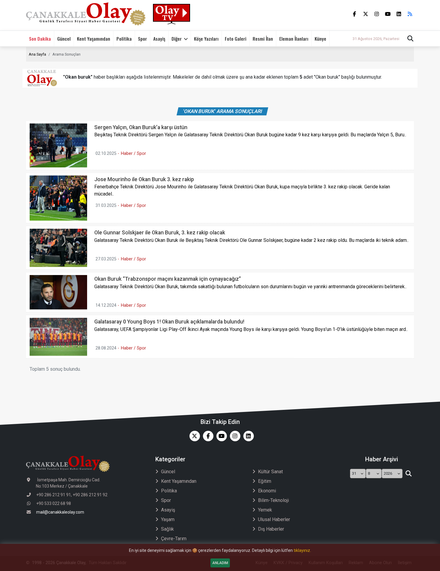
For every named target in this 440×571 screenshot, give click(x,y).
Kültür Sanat (270, 471)
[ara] (408, 473)
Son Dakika (40, 38)
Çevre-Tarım (173, 538)
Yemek (265, 510)
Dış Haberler (271, 529)
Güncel (64, 38)
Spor (142, 38)
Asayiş (159, 38)
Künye (320, 38)
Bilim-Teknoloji (273, 500)
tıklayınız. (302, 550)
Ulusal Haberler (274, 519)
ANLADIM (220, 563)
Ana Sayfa (37, 54)
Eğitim (264, 481)
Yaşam (168, 519)
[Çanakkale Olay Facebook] (206, 436)
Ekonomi (267, 491)
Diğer (177, 38)
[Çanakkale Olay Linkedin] (247, 436)
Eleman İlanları (293, 38)
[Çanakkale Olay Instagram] (233, 436)
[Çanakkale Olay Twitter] (193, 436)
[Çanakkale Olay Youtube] (220, 436)
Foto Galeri (235, 38)
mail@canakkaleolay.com (60, 512)
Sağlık (167, 529)
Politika (124, 38)
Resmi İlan (263, 38)
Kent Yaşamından (93, 38)
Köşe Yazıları (206, 38)
